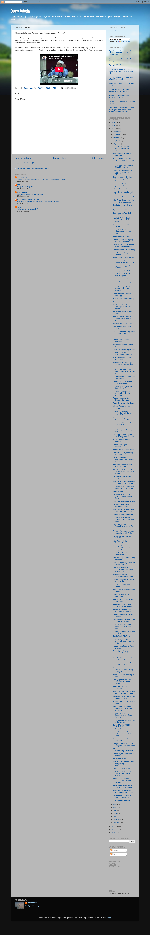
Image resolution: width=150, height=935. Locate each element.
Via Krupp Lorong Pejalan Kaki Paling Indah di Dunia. (124, 436)
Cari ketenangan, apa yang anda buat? (123, 454)
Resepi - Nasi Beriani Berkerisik (121, 340)
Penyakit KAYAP (115, 65)
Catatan (115, 850)
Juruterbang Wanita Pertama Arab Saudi (30, 194)
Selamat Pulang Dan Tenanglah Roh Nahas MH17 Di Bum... (122, 413)
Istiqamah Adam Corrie (121, 189)
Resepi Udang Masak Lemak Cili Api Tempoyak (123, 166)
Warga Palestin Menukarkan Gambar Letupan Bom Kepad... (123, 231)
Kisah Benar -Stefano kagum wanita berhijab (123, 675)
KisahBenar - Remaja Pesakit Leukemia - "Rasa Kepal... (124, 482)
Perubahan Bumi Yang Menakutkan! (121, 554)
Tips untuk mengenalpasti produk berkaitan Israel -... (123, 791)
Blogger (109, 918)
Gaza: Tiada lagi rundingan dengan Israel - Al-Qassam (124, 419)
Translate (126, 42)
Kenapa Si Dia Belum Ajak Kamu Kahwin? (122, 387)
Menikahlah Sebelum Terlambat (121, 687)
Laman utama (60, 158)
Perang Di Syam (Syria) (121, 769)
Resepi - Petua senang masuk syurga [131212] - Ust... (124, 532)
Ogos (115, 144)
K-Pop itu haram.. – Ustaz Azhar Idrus (122, 358)
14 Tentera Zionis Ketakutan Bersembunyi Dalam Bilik (123, 750)
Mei (115, 810)
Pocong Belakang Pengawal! (123, 197)
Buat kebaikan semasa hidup (123, 299)
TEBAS (20, 185)
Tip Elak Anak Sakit (120, 210)
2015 (114, 126)
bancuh (20, 207)
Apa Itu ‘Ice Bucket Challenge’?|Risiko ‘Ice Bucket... (122, 306)
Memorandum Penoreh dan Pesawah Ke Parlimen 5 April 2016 (38, 202)
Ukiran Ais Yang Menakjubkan (124, 514)
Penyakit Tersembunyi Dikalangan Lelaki (121, 505)
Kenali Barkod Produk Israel (123, 450)
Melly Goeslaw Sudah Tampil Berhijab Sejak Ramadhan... (123, 763)
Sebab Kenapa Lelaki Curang (124, 250)
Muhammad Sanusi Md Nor (28, 200)
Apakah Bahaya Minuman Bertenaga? (122, 585)
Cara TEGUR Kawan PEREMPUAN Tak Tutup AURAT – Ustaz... (123, 569)
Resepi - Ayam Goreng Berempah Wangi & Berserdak (121, 78)
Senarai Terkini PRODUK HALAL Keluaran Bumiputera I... (122, 727)
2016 (114, 123)
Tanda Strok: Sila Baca (121, 636)
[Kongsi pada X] (70, 88)
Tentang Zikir (118, 302)
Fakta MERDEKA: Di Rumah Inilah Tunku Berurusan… (123, 246)
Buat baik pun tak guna (121, 800)
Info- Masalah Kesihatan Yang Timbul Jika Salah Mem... (124, 620)
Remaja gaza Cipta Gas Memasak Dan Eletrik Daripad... (122, 681)
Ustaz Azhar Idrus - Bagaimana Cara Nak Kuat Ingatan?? (124, 459)
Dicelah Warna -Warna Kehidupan (121, 595)
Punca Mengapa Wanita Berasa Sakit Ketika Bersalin (122, 288)
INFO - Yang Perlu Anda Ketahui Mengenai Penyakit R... (124, 371)
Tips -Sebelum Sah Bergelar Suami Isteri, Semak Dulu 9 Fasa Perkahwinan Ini (122, 53)
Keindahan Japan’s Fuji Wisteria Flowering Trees (123, 575)
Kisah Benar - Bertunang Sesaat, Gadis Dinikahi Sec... (122, 626)
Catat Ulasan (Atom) (29, 163)
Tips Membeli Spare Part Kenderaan (122, 154)
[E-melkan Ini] (66, 88)
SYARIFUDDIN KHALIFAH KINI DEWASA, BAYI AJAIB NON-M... (123, 471)
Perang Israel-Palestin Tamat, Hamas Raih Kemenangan (124, 262)
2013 (114, 826)
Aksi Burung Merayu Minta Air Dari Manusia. (124, 564)
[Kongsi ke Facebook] (72, 88)
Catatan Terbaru (23, 158)
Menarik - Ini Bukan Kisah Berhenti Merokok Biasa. (123, 605)
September (117, 141)
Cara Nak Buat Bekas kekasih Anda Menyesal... (124, 275)
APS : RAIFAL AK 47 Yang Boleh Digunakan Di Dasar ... (123, 160)
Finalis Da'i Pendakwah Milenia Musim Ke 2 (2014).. (121, 220)
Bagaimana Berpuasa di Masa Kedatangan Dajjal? (120, 96)
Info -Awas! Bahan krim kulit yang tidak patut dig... (123, 201)
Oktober (116, 138)
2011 (114, 833)
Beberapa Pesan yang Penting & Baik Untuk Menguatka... (121, 548)
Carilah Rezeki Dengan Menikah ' (121, 254)
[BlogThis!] (68, 88)
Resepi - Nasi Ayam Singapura (120, 445)
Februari (116, 819)
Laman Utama (114, 31)
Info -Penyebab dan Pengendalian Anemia (122, 542)
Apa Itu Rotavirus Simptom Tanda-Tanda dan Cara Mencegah (122, 90)
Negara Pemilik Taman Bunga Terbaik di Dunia (124, 424)
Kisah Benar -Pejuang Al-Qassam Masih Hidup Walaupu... (122, 780)
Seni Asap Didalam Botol (122, 271)
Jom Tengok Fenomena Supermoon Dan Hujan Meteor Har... (122, 708)
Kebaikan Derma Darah (121, 237)
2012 (114, 829)
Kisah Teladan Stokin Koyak (123, 258)
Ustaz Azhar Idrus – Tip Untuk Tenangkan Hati (124, 332)
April (115, 813)
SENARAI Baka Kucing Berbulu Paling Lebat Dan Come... (123, 519)
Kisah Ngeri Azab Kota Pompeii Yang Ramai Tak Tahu (123, 526)
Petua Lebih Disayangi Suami (124, 350)
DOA (114, 336)
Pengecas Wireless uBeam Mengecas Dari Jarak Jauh (124, 745)
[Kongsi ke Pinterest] (75, 88)
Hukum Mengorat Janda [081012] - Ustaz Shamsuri (124, 537)
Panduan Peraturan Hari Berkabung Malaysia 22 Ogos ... (122, 496)
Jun (115, 807)
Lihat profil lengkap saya (34, 906)
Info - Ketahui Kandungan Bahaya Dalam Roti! (122, 796)
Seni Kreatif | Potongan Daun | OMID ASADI (124, 659)
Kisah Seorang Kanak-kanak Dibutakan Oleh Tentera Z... (124, 510)
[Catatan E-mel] (61, 88)
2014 (114, 129)
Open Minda (20, 11)
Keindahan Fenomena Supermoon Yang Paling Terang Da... (123, 670)
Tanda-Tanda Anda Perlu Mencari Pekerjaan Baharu (124, 610)
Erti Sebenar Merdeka (121, 279)
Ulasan (114, 854)
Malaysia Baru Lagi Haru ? (26, 187)
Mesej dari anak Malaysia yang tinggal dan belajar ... (123, 786)
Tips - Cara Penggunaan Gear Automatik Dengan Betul (124, 692)
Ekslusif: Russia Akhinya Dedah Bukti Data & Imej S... (123, 318)
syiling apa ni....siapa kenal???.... (28, 209)
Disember (117, 131)
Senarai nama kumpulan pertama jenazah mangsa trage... (123, 429)
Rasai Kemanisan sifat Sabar (123, 403)
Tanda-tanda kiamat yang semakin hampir (122, 206)
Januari (116, 823)
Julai (115, 804)
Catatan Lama (96, 158)
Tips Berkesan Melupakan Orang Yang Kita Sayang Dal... (123, 179)
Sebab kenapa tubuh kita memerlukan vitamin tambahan (122, 393)
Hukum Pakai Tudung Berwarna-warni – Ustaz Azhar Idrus (123, 715)
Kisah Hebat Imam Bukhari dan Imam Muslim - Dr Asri (123, 193)
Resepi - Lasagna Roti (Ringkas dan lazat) (121, 399)
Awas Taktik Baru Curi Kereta (124, 501)
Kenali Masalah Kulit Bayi (122, 323)
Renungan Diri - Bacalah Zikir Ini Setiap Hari (124, 721)
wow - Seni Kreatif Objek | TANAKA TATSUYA (122, 664)
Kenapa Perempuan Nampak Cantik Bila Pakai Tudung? (124, 487)
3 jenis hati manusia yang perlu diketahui (122, 465)
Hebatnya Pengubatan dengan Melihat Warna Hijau (122, 148)
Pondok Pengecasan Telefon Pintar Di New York (123, 580)
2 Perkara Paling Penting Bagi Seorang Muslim (124, 697)
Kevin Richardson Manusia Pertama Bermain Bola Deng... (123, 734)
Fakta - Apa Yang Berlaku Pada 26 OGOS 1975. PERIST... (122, 172)
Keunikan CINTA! (119, 759)
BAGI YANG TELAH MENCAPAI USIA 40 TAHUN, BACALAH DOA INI (121, 71)
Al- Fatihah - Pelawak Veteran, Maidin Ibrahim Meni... (122, 653)
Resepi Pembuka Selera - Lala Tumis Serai (122, 382)
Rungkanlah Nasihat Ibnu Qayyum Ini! (122, 185)
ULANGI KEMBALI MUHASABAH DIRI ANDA (123, 353)
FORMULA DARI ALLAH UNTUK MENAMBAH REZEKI (122, 773)
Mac (115, 816)
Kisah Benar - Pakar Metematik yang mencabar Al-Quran (124, 641)
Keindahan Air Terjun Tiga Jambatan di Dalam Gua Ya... (123, 364)
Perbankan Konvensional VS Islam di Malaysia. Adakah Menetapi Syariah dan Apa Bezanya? (122, 109)
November (117, 135)
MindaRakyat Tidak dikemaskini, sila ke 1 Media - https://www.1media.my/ (42, 179)
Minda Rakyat (22, 177)
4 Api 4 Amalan (118, 491)
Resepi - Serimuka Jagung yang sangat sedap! (123, 240)
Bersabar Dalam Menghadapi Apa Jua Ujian (124, 377)
